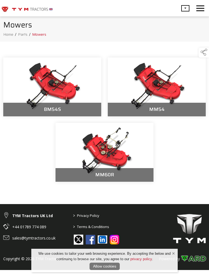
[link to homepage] (27, 8)
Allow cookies (104, 266)
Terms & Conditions (91, 227)
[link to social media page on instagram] (114, 239)
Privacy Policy (86, 216)
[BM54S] (52, 86)
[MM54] (157, 86)
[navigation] (200, 8)
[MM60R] (104, 152)
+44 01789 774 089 (29, 226)
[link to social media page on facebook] (90, 239)
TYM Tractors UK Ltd (32, 215)
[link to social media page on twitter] (78, 239)
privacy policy (141, 259)
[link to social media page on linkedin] (102, 240)
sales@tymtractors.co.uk (34, 238)
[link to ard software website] (193, 258)
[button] (185, 8)
